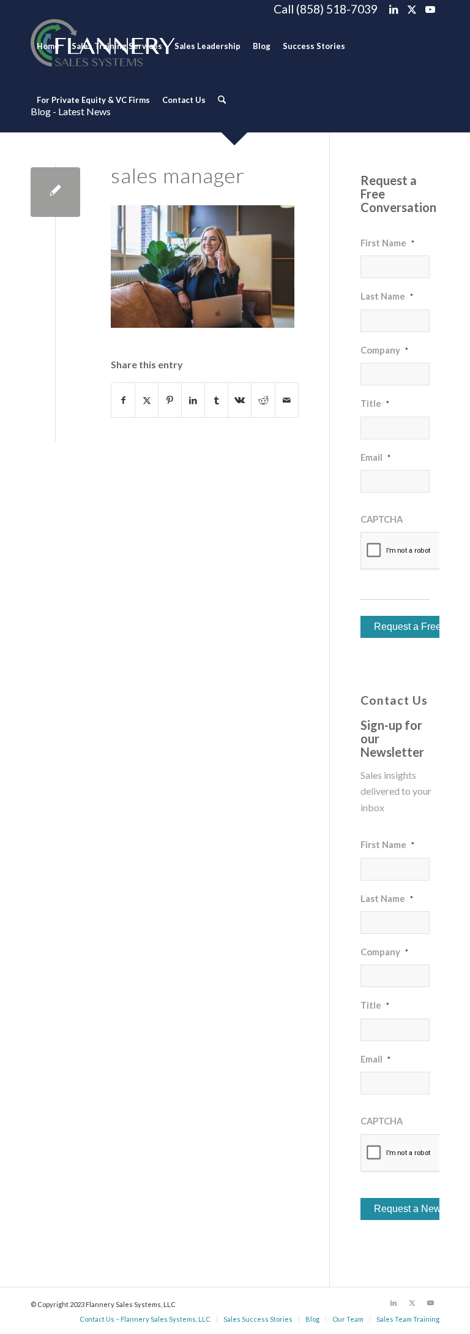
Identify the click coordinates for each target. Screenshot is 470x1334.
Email (375, 457)
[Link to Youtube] (430, 9)
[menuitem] (48, 46)
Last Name (386, 295)
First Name (387, 242)
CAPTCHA (381, 519)
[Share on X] (146, 400)
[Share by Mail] (286, 400)
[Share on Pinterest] (170, 400)
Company (384, 349)
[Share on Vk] (239, 400)
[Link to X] (411, 9)
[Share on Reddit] (263, 400)
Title (374, 403)
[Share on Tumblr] (216, 400)
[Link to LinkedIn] (393, 9)
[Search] (222, 100)
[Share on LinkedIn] (193, 400)
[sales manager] (55, 192)
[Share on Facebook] (123, 400)
